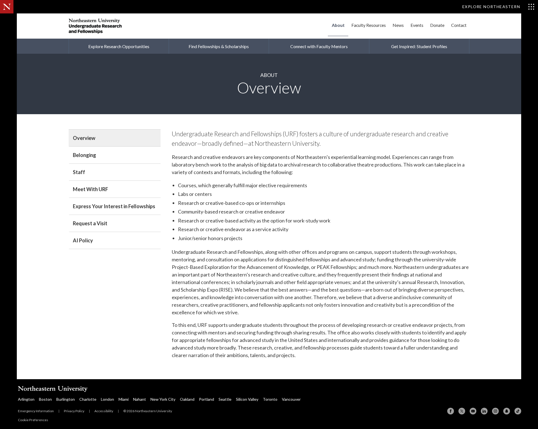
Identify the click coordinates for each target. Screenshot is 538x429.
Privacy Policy (74, 411)
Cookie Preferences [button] (33, 420)
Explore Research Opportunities (118, 46)
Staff (79, 172)
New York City (162, 399)
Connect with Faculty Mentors (319, 46)
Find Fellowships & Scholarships (219, 46)
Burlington (65, 399)
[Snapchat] (506, 411)
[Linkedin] (484, 411)
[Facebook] (450, 411)
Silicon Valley (247, 399)
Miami (124, 399)
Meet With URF (90, 189)
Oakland (187, 399)
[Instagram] (495, 411)
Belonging (84, 155)
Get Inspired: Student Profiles (419, 46)
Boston (45, 399)
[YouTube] (473, 411)
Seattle (225, 399)
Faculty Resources (368, 25)
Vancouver (291, 399)
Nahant (139, 399)
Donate (437, 25)
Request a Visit (90, 223)
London (107, 399)
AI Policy (83, 240)
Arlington (26, 399)
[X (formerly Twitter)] (461, 411)
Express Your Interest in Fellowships (114, 206)
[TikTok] (517, 411)
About (338, 25)
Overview (84, 138)
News (398, 25)
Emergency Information (36, 411)
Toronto (270, 399)
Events (417, 25)
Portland (206, 399)
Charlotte (87, 399)
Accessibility (103, 411)
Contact (459, 25)
